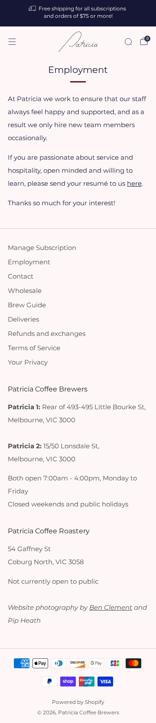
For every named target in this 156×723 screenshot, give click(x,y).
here (134, 183)
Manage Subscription (42, 248)
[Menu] (12, 41)
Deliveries (23, 319)
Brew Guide (27, 305)
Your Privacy (28, 362)
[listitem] (78, 13)
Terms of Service (34, 348)
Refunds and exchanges (46, 334)
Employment (29, 262)
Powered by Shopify (78, 702)
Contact (20, 276)
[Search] (128, 41)
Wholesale (25, 291)
